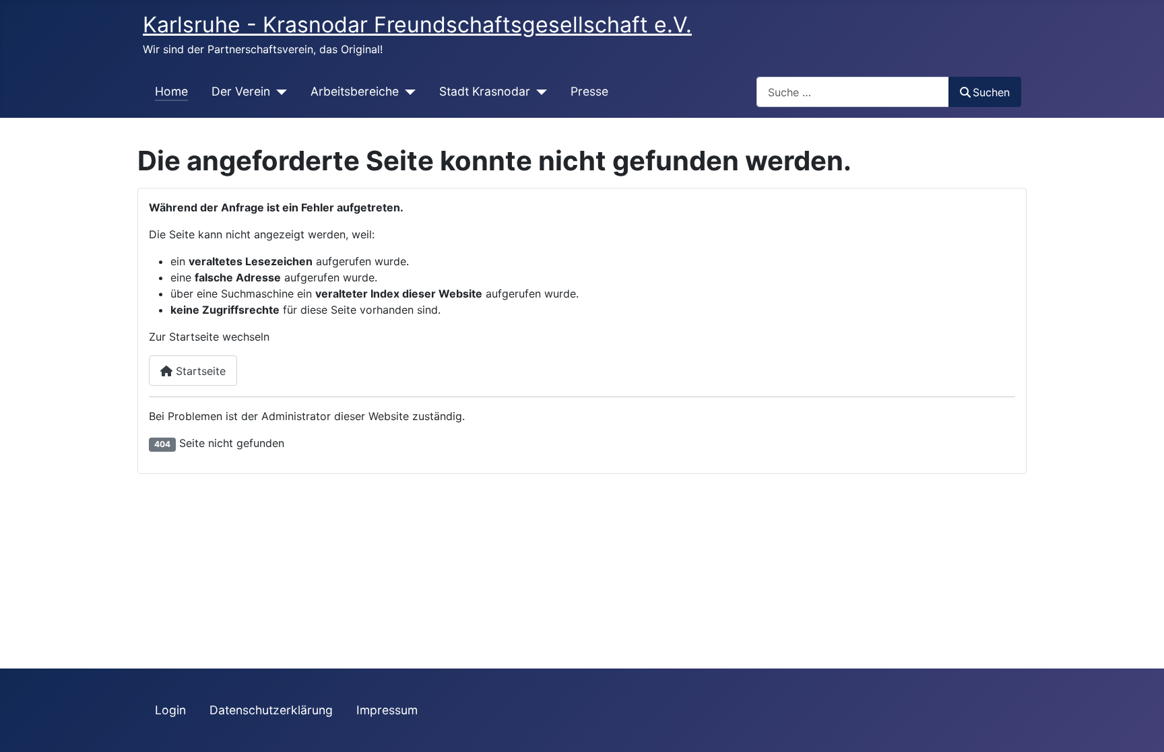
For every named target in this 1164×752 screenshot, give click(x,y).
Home (171, 91)
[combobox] (852, 92)
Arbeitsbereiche (355, 91)
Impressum (387, 710)
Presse (589, 91)
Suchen (991, 92)
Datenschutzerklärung (271, 710)
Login (170, 710)
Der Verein (241, 91)
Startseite (199, 371)
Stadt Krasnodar (484, 91)
